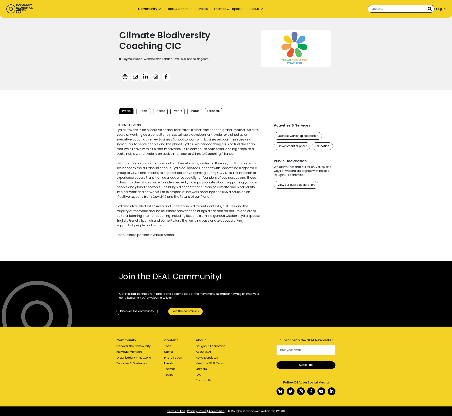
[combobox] (401, 9)
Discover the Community (134, 346)
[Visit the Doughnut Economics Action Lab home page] (19, 9)
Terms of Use (176, 411)
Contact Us (203, 380)
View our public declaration (296, 185)
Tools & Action (177, 9)
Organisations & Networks (134, 358)
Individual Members (129, 352)
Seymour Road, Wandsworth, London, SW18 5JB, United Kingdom (166, 59)
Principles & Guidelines (132, 363)
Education (322, 146)
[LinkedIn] (331, 391)
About (254, 9)
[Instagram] (301, 391)
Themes (169, 369)
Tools (167, 346)
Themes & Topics (227, 9)
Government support (292, 146)
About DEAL (203, 352)
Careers (201, 369)
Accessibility (217, 411)
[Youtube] (321, 391)
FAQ (198, 375)
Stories (169, 352)
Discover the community (137, 311)
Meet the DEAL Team (210, 363)
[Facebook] (311, 391)
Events (202, 9)
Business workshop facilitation (298, 136)
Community (147, 9)
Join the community (185, 311)
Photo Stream (173, 358)
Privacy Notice (197, 411)
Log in (441, 9)
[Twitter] (291, 391)
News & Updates (207, 358)
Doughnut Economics (210, 346)
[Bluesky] (280, 391)
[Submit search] (430, 9)
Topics (168, 375)
